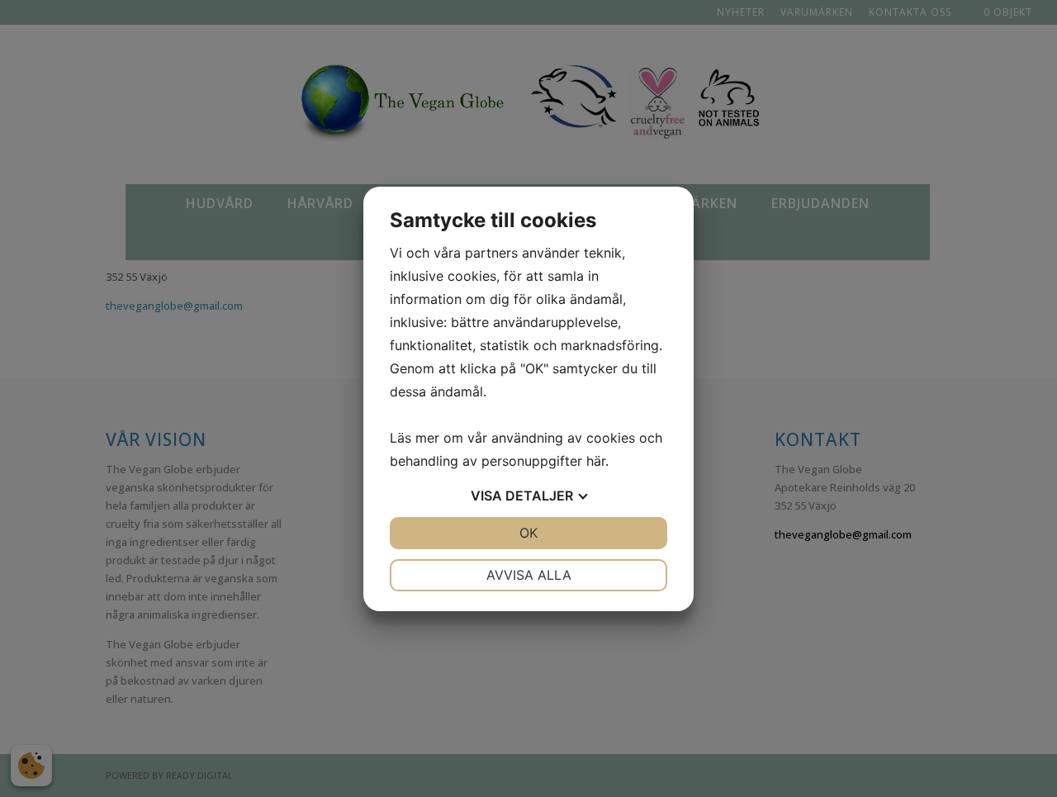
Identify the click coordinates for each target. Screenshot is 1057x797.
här (595, 461)
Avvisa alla (528, 575)
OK (528, 532)
